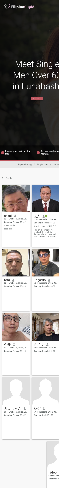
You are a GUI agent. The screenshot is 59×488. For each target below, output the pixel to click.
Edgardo (40, 280)
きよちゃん (12, 409)
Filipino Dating (25, 164)
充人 (37, 216)
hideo (52, 472)
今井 (7, 344)
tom (7, 280)
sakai (8, 216)
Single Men (42, 164)
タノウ (39, 344)
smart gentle (9, 225)
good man (8, 229)
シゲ (37, 409)
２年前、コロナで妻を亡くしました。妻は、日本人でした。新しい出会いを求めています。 (46, 226)
